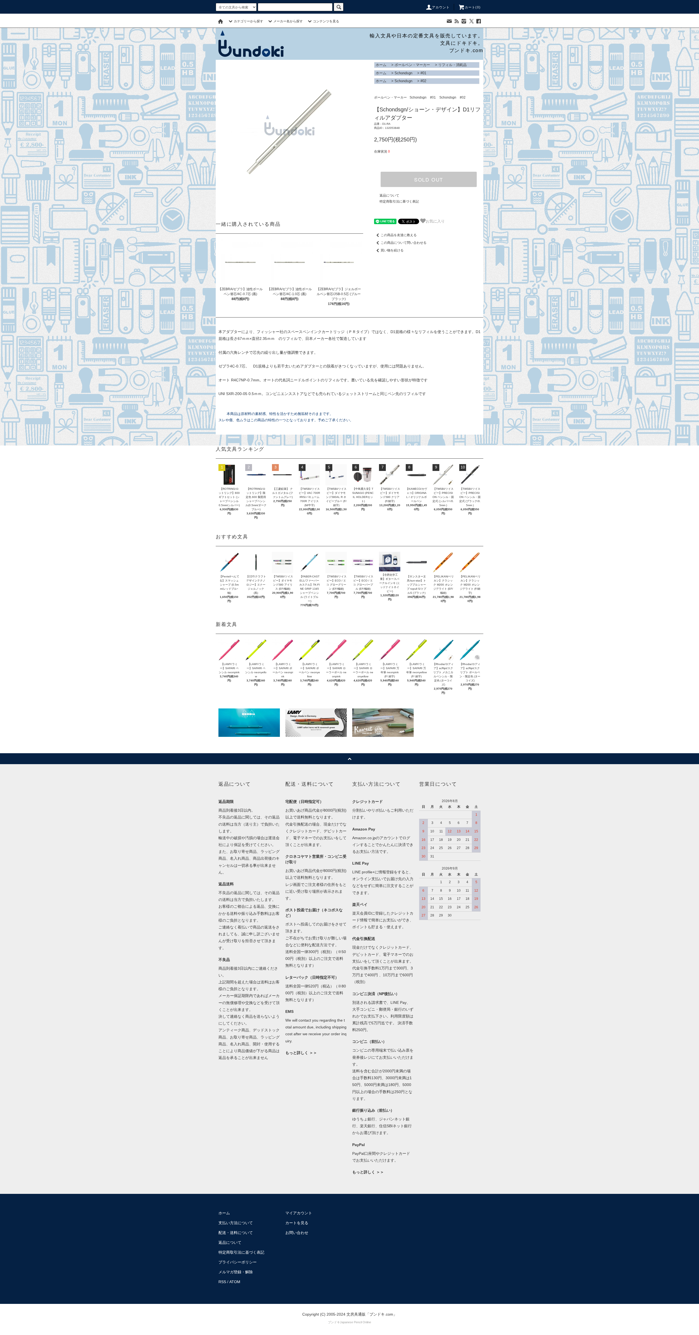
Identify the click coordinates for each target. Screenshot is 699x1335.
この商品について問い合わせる (403, 243)
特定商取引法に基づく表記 (399, 201)
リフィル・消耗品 (452, 65)
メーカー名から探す (288, 21)
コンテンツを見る (326, 21)
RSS (222, 1282)
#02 (423, 81)
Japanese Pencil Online (355, 1322)
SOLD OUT (428, 179)
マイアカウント (298, 1213)
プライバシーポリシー (237, 1262)
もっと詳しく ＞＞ (301, 1053)
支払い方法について (235, 1223)
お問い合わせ (296, 1232)
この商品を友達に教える (399, 235)
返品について (389, 195)
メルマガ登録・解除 (235, 1272)
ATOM (234, 1282)
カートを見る (296, 1223)
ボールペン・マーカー (412, 65)
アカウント (441, 7)
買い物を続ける (392, 250)
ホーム (381, 65)
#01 (423, 73)
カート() (473, 7)
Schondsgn (403, 73)
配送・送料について (235, 1232)
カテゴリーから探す (248, 21)
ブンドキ (334, 1322)
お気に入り (435, 221)
